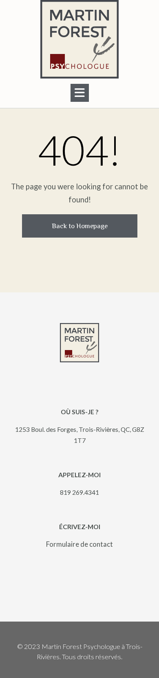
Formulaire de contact (79, 544)
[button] (80, 93)
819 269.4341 (79, 492)
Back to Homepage (80, 226)
